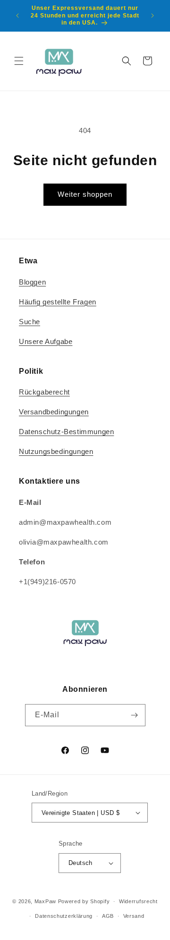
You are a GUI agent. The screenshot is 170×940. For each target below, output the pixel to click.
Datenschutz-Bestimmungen (66, 432)
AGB (108, 916)
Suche (29, 322)
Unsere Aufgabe (45, 341)
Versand (133, 916)
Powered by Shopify (84, 901)
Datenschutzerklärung (64, 916)
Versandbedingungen (54, 412)
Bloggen (32, 282)
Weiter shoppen (85, 194)
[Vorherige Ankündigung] (17, 15)
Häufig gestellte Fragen (57, 302)
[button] (18, 60)
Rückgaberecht (44, 392)
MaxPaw (45, 901)
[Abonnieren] (134, 715)
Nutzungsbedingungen (56, 451)
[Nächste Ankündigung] (152, 15)
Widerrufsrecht (138, 901)
